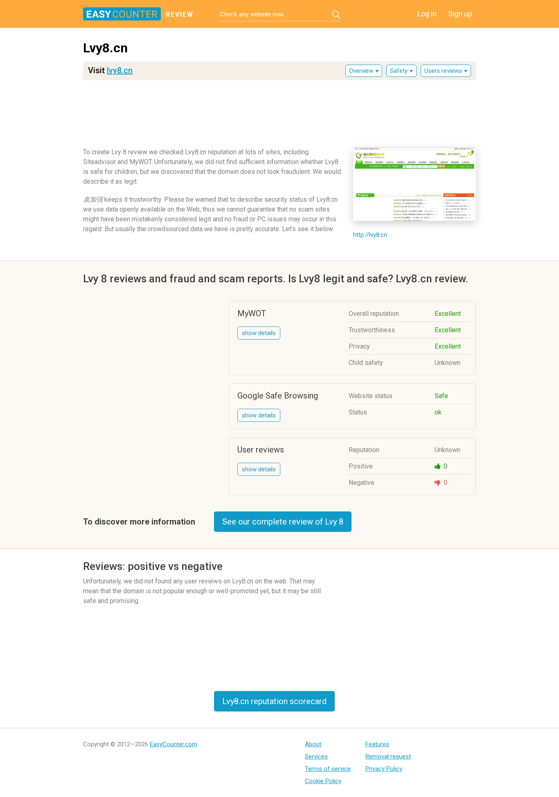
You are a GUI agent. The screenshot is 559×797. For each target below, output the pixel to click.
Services (316, 756)
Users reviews (443, 70)
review (180, 14)
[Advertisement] (279, 110)
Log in (427, 13)
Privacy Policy (383, 768)
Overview (361, 70)
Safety (399, 70)
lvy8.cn (120, 70)
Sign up (460, 13)
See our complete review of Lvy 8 (282, 522)
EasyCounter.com (173, 744)
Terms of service (328, 768)
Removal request (388, 756)
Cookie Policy (323, 781)
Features (377, 744)
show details (259, 333)
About (313, 744)
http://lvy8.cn (370, 235)
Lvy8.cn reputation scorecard (274, 701)
